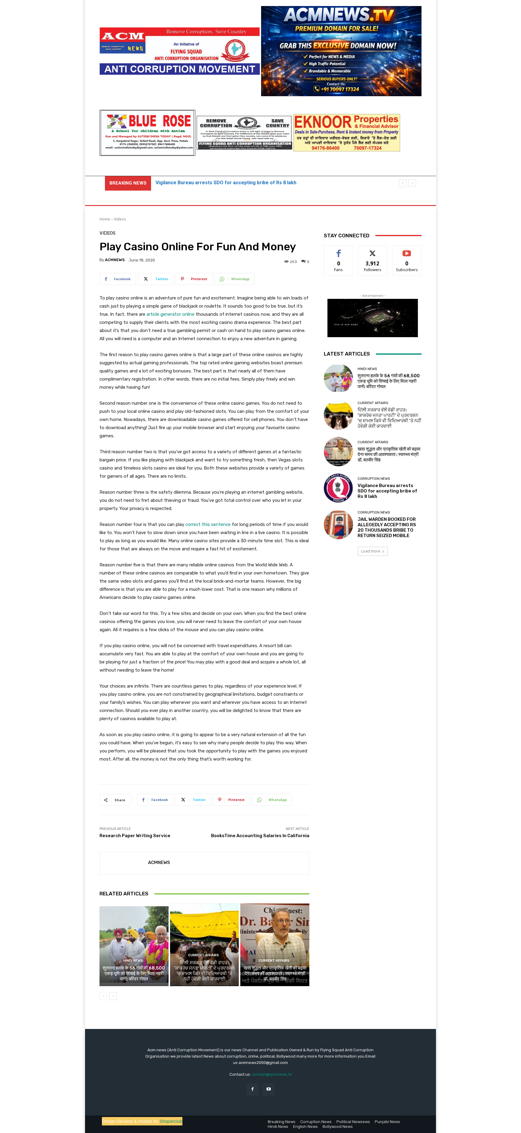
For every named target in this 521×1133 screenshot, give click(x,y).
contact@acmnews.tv (272, 1074)
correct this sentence (208, 524)
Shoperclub (171, 1121)
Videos (120, 219)
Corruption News (374, 478)
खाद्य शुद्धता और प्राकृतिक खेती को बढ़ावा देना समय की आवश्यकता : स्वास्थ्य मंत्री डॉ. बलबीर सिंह (275, 973)
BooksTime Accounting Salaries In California (260, 835)
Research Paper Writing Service (134, 835)
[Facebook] (252, 1089)
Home (104, 219)
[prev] (402, 183)
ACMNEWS (115, 260)
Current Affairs (203, 955)
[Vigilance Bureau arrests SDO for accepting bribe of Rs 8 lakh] (338, 488)
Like (338, 250)
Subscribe (407, 250)
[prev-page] (103, 996)
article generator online (170, 314)
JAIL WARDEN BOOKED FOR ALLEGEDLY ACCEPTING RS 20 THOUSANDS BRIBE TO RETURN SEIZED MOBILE (387, 527)
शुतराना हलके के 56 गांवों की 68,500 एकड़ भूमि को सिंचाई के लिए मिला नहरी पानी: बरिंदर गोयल (134, 973)
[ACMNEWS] (124, 863)
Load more (370, 551)
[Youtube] (268, 1089)
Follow (373, 250)
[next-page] (113, 996)
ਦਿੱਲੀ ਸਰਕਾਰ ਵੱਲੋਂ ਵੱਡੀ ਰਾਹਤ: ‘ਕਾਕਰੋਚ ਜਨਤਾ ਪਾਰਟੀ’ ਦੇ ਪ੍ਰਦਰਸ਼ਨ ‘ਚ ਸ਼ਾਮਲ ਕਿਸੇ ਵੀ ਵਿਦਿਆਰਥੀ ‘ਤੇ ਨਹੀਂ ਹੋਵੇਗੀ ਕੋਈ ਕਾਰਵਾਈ (204, 971)
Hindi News (133, 960)
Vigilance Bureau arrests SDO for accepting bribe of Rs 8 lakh (387, 491)
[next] (412, 183)
